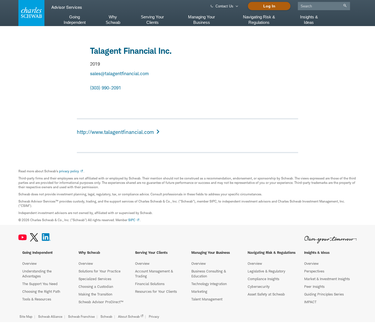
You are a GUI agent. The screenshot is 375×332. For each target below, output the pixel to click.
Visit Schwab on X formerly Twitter (34, 237)
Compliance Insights (263, 279)
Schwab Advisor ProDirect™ (101, 302)
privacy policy (69, 171)
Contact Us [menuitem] (224, 6)
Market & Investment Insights (327, 279)
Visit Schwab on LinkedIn (46, 237)
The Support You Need (40, 284)
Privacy (154, 316)
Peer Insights (314, 286)
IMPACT (310, 302)
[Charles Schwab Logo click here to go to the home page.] (30, 13)
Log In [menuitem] (269, 6)
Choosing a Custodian (96, 286)
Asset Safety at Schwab (266, 294)
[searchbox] (324, 6)
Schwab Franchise (81, 316)
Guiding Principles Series (324, 294)
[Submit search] (345, 6)
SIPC (131, 220)
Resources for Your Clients (156, 291)
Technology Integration (209, 284)
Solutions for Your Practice (100, 271)
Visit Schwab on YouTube (22, 237)
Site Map (25, 316)
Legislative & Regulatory (266, 271)
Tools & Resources (36, 299)
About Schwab (129, 316)
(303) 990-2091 (105, 88)
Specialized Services (95, 279)
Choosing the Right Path (41, 291)
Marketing (199, 291)
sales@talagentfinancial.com (119, 73)
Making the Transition (95, 294)
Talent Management (206, 299)
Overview (29, 263)
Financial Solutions (149, 284)
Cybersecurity (259, 286)
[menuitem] (324, 5)
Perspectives (314, 271)
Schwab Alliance (50, 316)
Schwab (106, 316)
